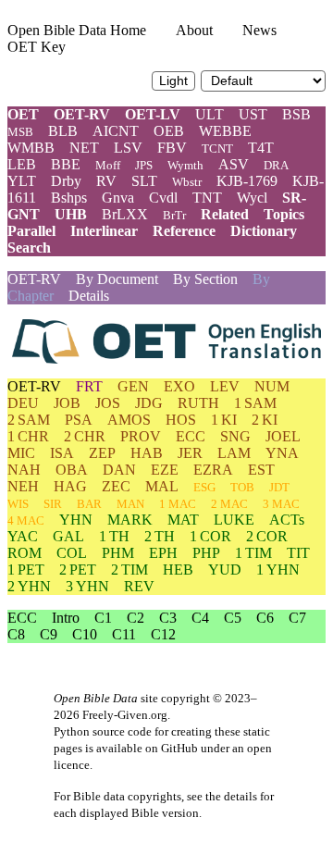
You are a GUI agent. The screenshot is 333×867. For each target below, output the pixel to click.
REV (139, 586)
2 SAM (28, 419)
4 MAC (25, 520)
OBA (72, 469)
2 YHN (29, 586)
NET (84, 147)
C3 (168, 617)
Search (29, 247)
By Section (205, 279)
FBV (172, 147)
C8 (16, 634)
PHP (206, 553)
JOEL (283, 436)
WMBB (31, 147)
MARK (130, 519)
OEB (169, 131)
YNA (282, 453)
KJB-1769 (247, 181)
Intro (66, 617)
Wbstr (187, 182)
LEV (225, 386)
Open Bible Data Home (76, 30)
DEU (23, 403)
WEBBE (225, 131)
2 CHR (84, 436)
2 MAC (229, 504)
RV (106, 181)
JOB (67, 403)
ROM (24, 553)
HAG (70, 486)
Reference (184, 231)
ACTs (286, 519)
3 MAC (281, 504)
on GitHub (171, 748)
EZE (165, 469)
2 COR (267, 536)
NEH (23, 486)
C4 (200, 617)
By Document (117, 279)
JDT (279, 487)
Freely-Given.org (124, 715)
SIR (52, 504)
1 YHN (278, 569)
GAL (68, 536)
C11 (124, 634)
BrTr (174, 215)
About (194, 30)
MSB (20, 132)
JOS (107, 403)
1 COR (210, 536)
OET (23, 114)
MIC (21, 453)
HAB (146, 453)
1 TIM (253, 553)
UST (253, 114)
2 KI (265, 419)
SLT (144, 181)
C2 (135, 617)
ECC (190, 436)
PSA (78, 419)
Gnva (118, 197)
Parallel (31, 231)
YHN (75, 519)
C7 (297, 617)
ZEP (102, 453)
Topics (284, 214)
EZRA (213, 469)
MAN (130, 504)
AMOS (129, 419)
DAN (119, 469)
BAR (89, 504)
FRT (89, 386)
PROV (140, 436)
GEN (133, 386)
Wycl (252, 197)
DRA (276, 165)
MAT (183, 519)
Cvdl (163, 197)
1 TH (114, 536)
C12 (163, 634)
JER (190, 453)
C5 (232, 617)
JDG (149, 403)
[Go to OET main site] (166, 341)
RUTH (198, 403)
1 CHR (28, 436)
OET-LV (152, 114)
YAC (22, 536)
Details (88, 295)
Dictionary (263, 231)
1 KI (224, 419)
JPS (144, 165)
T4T (261, 147)
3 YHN (87, 586)
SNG (235, 436)
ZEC (116, 486)
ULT (209, 114)
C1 (103, 617)
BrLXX (125, 214)
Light (173, 81)
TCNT (217, 148)
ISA (62, 453)
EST (261, 469)
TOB (242, 487)
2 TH (159, 536)
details (240, 796)
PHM (118, 553)
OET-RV (82, 114)
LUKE (234, 519)
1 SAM (255, 403)
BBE (65, 164)
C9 (48, 634)
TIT (298, 553)
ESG (204, 487)
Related (225, 214)
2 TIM (129, 569)
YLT (21, 181)
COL (71, 553)
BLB (63, 131)
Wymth (185, 165)
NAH (24, 469)
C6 (265, 617)
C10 (84, 634)
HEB (178, 569)
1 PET (25, 569)
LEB (21, 164)
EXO (179, 386)
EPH (163, 553)
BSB (296, 114)
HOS (181, 419)
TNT (207, 197)
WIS (18, 504)
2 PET (77, 569)
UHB (71, 214)
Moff (107, 165)
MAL (162, 486)
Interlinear (104, 231)
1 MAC (177, 504)
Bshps (69, 197)
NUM (272, 386)
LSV (128, 147)
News (259, 30)
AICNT (115, 131)
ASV (233, 164)
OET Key (36, 47)
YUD (224, 569)
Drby (66, 181)
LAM (234, 453)
